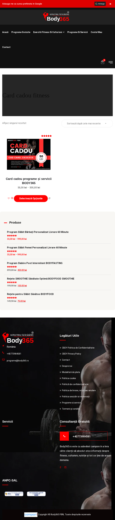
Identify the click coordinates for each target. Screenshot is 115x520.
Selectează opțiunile (31, 198)
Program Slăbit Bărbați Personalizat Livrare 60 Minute (38, 232)
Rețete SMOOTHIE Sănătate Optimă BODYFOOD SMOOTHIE (40, 278)
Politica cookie (69, 378)
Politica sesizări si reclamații (76, 396)
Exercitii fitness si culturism (47, 32)
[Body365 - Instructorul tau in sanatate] (56, 17)
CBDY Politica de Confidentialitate (78, 348)
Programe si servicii (77, 32)
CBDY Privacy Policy (71, 354)
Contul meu (96, 32)
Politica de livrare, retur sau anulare (79, 390)
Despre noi (67, 366)
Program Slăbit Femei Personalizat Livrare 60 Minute (37, 247)
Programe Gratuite (20, 32)
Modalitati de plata (71, 372)
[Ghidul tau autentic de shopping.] (31, 514)
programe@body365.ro (18, 360)
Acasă (5, 32)
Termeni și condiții (71, 409)
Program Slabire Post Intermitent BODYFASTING (34, 263)
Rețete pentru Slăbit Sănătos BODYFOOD (30, 294)
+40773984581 (14, 354)
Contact (6, 47)
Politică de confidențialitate (75, 384)
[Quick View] (12, 198)
